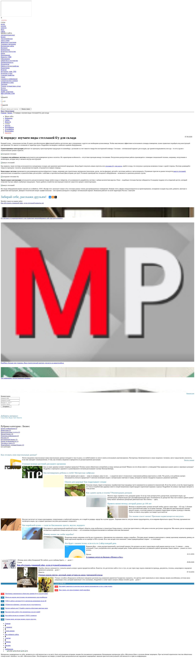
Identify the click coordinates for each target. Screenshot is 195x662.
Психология (5, 64)
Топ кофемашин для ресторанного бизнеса (15, 378)
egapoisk (4, 105)
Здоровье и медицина (8, 44)
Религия (3, 70)
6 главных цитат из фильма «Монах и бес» (104, 557)
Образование (5, 59)
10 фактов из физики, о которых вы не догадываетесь (23, 604)
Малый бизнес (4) (7, 434)
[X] (55, 197)
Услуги (3, 88)
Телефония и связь (7, 82)
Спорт (3, 77)
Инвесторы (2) (6, 430)
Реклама (8, 645)
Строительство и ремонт (9, 81)
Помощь (8, 642)
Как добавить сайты (12, 634)
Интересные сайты (7, 46)
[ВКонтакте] (50, 197)
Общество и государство (9, 60)
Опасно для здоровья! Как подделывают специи (85, 482)
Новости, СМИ (6, 57)
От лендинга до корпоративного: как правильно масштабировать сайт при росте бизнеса (32, 218)
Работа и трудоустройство (10, 66)
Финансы (4, 90)
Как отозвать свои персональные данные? (19, 455)
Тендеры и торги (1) (8, 443)
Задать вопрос (10, 631)
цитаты (3, 26)
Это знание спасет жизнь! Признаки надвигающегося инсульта (156, 516)
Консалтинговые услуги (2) (10, 432)
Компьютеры (5, 49)
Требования (9, 649)
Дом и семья (5, 40)
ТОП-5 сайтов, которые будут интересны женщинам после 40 (25, 601)
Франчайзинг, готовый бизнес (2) (12, 445)
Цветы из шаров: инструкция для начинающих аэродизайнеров (26, 597)
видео (3, 24)
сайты (3, 31)
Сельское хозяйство (7, 75)
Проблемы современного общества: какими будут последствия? (26, 593)
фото (2, 29)
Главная (7, 623)
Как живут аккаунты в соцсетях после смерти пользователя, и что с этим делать (85, 586)
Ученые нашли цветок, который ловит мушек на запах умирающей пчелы (70, 575)
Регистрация (9, 111)
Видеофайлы (9, 127)
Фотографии (9, 131)
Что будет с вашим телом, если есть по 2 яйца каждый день (90, 543)
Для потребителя (6, 39)
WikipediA (4, 97)
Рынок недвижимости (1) (9, 441)
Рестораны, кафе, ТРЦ (8, 71)
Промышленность (7, 62)
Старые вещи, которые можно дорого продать (20, 619)
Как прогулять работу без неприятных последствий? (22, 612)
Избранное (8, 118)
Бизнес (3, 37)
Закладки (8, 133)
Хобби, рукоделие (7, 91)
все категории (6, 447)
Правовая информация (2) (10, 436)
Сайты (7, 120)
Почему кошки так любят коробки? (58, 534)
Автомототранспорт (8, 35)
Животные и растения (8, 42)
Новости (8, 122)
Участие (8, 638)
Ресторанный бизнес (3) (9, 439)
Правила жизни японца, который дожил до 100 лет (129, 503)
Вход (2, 111)
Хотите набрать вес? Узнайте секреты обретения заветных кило (26, 608)
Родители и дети (6, 73)
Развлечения (5, 68)
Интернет (4, 48)
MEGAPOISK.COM (8, 93)
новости (3, 28)
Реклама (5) (5, 438)
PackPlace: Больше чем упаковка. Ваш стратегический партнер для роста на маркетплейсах (32, 363)
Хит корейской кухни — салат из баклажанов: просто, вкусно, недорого (53, 525)
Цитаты (7, 125)
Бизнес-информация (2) (9, 428)
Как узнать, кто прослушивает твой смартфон (74, 590)
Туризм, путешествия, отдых (11, 86)
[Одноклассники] (53, 197)
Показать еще (190, 393)
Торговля (4, 84)
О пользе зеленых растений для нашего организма (44, 464)
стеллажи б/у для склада (113, 166)
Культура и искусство (8, 51)
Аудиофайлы (9, 129)
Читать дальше (189, 460)
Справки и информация (9, 79)
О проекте (8, 627)
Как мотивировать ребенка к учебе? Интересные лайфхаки (68, 473)
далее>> (70, 560)
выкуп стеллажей (179, 171)
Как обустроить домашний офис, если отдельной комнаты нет (22, 203)
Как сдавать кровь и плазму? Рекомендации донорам (109, 493)
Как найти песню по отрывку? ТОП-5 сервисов (21, 615)
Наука (3, 53)
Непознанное (5, 55)
